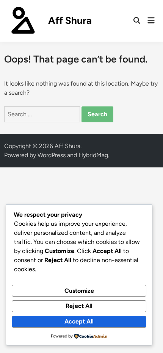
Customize (79, 290)
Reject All (79, 305)
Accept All (79, 321)
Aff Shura (70, 20)
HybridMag (93, 155)
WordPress (52, 155)
